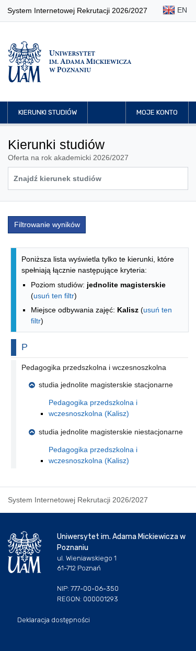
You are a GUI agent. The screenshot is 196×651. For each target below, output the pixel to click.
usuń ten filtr (53, 295)
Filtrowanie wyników (47, 224)
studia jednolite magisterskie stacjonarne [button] (106, 384)
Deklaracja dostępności (53, 620)
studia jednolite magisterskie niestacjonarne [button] (111, 432)
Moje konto (157, 112)
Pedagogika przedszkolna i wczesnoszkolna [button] (93, 367)
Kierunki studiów (47, 112)
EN (181, 10)
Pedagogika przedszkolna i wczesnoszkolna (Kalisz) (93, 408)
